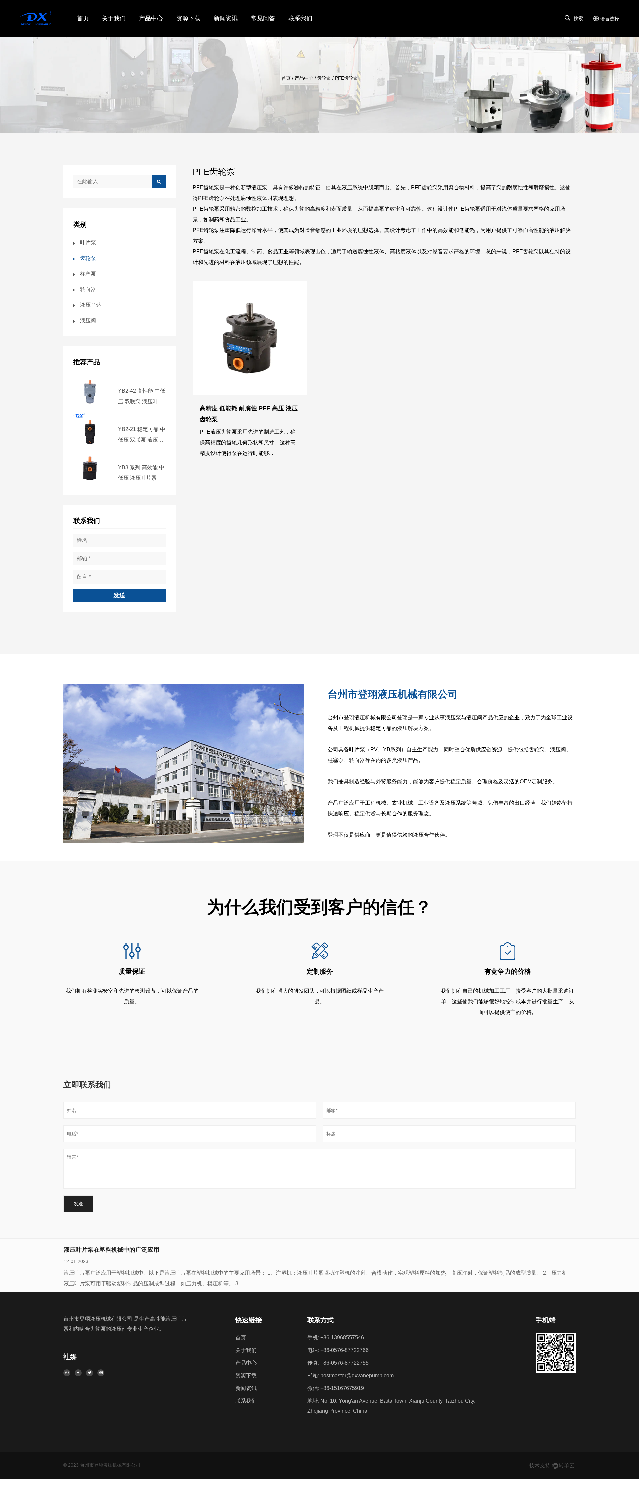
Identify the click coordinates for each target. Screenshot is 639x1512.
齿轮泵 (324, 78)
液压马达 (90, 305)
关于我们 (114, 18)
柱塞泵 (88, 274)
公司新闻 (225, 31)
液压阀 (88, 320)
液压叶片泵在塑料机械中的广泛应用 (111, 1249)
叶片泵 (148, 31)
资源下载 (188, 18)
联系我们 (300, 18)
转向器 (88, 289)
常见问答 (263, 18)
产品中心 (151, 18)
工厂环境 (113, 31)
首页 (83, 18)
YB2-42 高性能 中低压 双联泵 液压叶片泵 (141, 397)
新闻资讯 (226, 18)
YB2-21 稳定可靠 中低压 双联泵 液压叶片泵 (141, 435)
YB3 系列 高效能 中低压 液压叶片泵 (141, 473)
